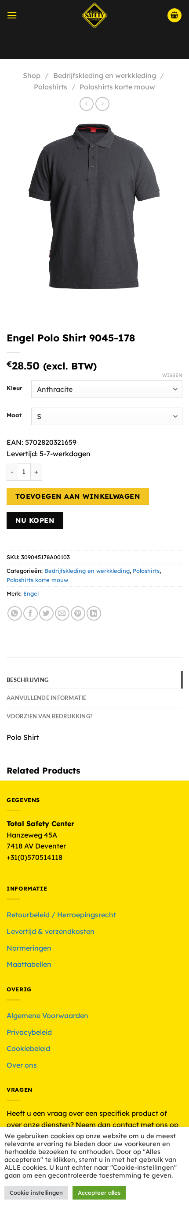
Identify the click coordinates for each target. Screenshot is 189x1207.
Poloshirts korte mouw (117, 86)
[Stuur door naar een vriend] (62, 613)
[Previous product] (102, 103)
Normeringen (29, 948)
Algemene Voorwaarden (47, 1015)
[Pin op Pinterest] (78, 613)
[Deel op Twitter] (46, 613)
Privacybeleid (29, 1032)
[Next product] (86, 103)
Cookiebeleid (28, 1048)
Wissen (172, 375)
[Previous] (15, 303)
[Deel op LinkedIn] (94, 613)
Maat (14, 415)
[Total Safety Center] (94, 15)
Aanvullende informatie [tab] (47, 697)
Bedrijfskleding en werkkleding (104, 75)
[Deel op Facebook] (30, 613)
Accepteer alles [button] (99, 1192)
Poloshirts (50, 86)
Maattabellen (29, 964)
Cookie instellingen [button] (36, 1192)
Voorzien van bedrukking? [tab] (49, 716)
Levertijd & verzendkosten (50, 931)
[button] (12, 15)
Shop (31, 75)
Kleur (14, 388)
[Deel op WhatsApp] (14, 613)
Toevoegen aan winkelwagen (78, 496)
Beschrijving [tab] (27, 679)
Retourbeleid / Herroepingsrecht (61, 914)
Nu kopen (35, 520)
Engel (31, 593)
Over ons (22, 1065)
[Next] (39, 303)
